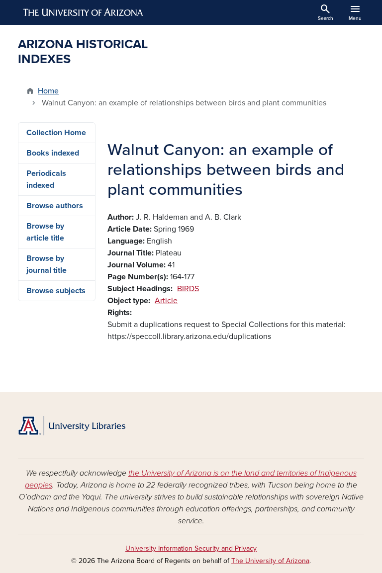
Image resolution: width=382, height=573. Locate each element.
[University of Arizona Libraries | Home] (71, 425)
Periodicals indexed (46, 179)
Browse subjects (56, 291)
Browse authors (54, 206)
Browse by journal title (46, 264)
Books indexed (52, 153)
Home (48, 91)
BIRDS (188, 289)
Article (166, 301)
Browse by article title (45, 232)
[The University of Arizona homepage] (83, 12)
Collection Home (56, 133)
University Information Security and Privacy (191, 548)
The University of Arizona (270, 561)
